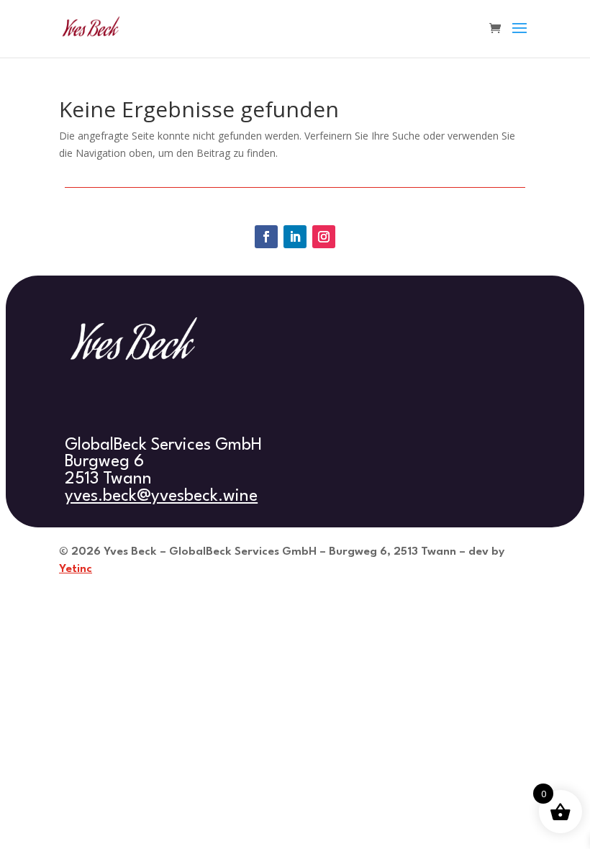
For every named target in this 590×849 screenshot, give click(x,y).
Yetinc (75, 569)
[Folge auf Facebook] (266, 236)
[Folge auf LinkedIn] (295, 236)
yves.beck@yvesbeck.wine (161, 496)
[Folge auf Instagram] (323, 236)
